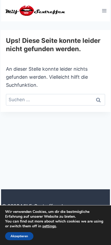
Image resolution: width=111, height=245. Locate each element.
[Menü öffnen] (104, 10)
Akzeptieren (19, 236)
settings (49, 226)
